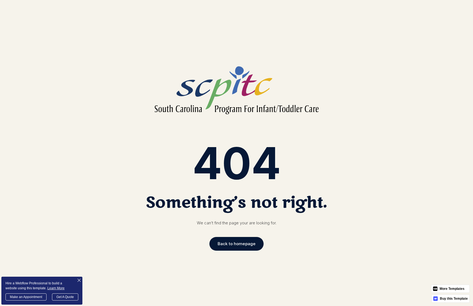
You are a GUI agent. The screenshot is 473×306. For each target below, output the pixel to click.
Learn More (56, 288)
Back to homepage (236, 243)
